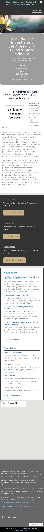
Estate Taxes (9, 376)
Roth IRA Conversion (13, 353)
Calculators (10, 348)
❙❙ (24, 30)
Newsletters (10, 272)
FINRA (14, 474)
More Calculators (12, 396)
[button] (37, 11)
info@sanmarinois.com (22, 80)
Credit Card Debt (11, 387)
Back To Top (35, 524)
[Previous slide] (2, 26)
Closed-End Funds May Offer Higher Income (19, 308)
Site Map (16, 517)
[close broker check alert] (41, 2)
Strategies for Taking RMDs (16, 295)
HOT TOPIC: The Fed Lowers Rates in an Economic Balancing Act (21, 278)
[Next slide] (41, 26)
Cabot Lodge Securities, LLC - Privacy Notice (18, 506)
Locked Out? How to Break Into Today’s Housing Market (21, 323)
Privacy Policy (6, 517)
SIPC (20, 474)
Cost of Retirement (12, 364)
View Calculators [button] (13, 260)
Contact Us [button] (11, 237)
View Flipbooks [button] (13, 213)
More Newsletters (12, 340)
